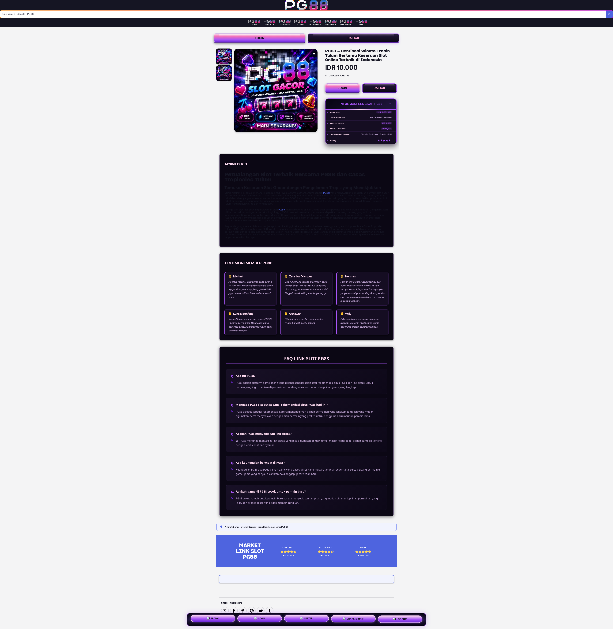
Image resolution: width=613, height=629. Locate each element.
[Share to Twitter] (225, 610)
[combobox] (303, 14)
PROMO (215, 619)
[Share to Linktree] (243, 610)
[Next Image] (315, 91)
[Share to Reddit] (261, 610)
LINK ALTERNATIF (355, 618)
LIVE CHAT (402, 618)
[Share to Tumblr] (269, 610)
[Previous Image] (236, 91)
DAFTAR (353, 38)
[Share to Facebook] (234, 610)
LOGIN (259, 38)
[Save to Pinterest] (252, 610)
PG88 (326, 192)
